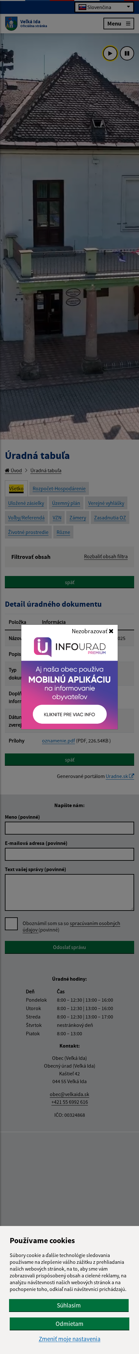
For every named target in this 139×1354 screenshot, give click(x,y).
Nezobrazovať (90, 631)
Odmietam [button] (69, 1323)
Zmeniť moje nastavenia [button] (70, 1339)
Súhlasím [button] (69, 1305)
